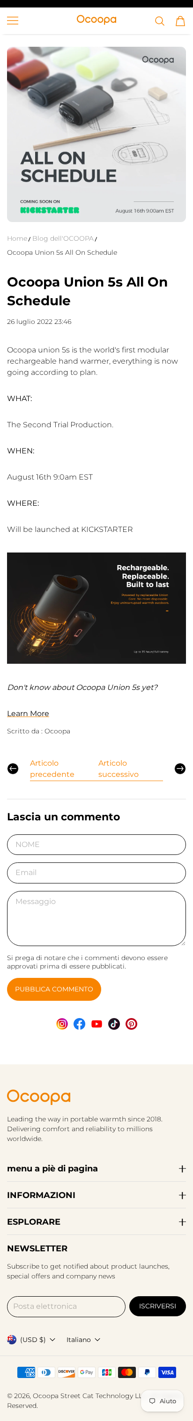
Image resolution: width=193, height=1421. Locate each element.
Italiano (79, 1339)
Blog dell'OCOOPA (63, 238)
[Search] (159, 21)
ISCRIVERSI (157, 1306)
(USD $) (33, 1339)
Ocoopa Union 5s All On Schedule (62, 252)
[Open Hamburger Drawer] (12, 20)
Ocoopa (46, 1396)
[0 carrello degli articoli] (180, 21)
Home (17, 238)
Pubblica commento (54, 989)
